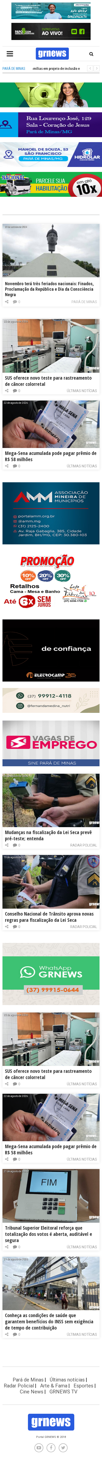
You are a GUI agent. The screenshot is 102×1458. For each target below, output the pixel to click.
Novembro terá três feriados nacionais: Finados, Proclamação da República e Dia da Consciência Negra (49, 289)
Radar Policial (83, 845)
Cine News (31, 1392)
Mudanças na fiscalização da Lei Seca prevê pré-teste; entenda (48, 835)
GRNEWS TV (63, 1392)
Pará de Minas (84, 302)
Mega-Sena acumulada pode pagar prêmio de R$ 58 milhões (51, 456)
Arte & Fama (53, 1386)
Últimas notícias (82, 391)
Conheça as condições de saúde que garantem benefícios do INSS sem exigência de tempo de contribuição (49, 1321)
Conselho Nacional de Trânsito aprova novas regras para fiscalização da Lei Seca (49, 916)
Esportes (83, 1386)
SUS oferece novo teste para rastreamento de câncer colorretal (48, 380)
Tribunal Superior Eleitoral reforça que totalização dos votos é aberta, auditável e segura (48, 1234)
